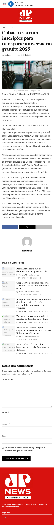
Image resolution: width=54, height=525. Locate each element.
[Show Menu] (3, 16)
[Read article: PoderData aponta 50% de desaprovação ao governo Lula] (8, 272)
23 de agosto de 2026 (38, 353)
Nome (5, 412)
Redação (8, 55)
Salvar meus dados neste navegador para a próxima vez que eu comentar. (25, 449)
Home (4, 28)
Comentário (8, 379)
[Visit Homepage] (25, 15)
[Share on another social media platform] (44, 227)
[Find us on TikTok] (6, 517)
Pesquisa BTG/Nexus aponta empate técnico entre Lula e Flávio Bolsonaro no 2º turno (33, 330)
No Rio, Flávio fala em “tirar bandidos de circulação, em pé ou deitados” (33, 347)
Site (4, 436)
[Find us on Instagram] (12, 517)
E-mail (6, 424)
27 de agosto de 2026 (27, 278)
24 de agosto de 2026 (38, 322)
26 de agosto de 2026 (27, 295)
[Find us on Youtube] (9, 517)
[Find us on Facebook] (2, 517)
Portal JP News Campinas (29, 275)
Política (12, 28)
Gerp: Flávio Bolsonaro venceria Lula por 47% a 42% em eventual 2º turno (33, 286)
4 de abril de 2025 (23, 55)
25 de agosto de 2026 (38, 311)
